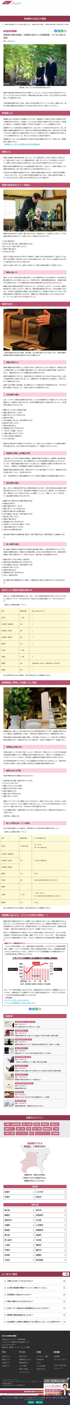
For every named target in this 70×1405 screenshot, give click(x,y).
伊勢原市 (39, 1215)
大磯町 (7, 1225)
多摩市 (7, 1192)
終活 (31, 1133)
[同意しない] (68, 1400)
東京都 (35, 1186)
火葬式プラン (6, 1356)
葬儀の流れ (54, 1124)
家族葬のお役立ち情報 (35, 19)
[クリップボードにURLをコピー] (65, 31)
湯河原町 (39, 1260)
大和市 (7, 1260)
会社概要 (57, 1356)
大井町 (38, 1220)
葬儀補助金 (47, 1129)
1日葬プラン (6, 1362)
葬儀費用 (45, 1124)
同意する (31, 1402)
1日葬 (56, 1129)
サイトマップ (58, 1368)
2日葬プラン (6, 1366)
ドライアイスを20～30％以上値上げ (16, 1000)
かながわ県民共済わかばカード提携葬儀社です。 (14, 1385)
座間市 (38, 1235)
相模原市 (39, 1230)
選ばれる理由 (23, 1369)
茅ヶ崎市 (8, 1240)
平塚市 (7, 1250)
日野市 (7, 1197)
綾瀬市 (7, 1215)
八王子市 (39, 1192)
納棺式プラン (6, 1359)
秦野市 (38, 1245)
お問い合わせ (40, 1369)
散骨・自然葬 (27, 1124)
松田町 (7, 1255)
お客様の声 (40, 1359)
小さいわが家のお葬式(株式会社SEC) (40, 87)
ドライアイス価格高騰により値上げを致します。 (20, 1003)
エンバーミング (22, 1133)
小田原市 (39, 1225)
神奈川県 (35, 1205)
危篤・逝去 (20, 1129)
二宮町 (7, 1245)
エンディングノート (42, 1133)
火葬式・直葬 (9, 1133)
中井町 (38, 1240)
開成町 (7, 1230)
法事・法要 (37, 1129)
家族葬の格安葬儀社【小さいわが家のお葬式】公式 (17, 24)
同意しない (39, 1402)
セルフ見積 (22, 1366)
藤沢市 (38, 1250)
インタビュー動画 (42, 1356)
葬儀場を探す (24, 1362)
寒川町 (7, 1235)
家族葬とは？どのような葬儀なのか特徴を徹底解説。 (22, 144)
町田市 (38, 1197)
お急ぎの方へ (23, 1356)
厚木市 (38, 1210)
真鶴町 (38, 1255)
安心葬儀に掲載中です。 (8, 1383)
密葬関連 (55, 1133)
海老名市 (8, 1220)
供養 (28, 1129)
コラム (38, 1362)
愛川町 (7, 1210)
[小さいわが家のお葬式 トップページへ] (11, 3)
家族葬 (5, 31)
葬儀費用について (25, 1359)
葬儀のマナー (13, 31)
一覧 (66, 1274)
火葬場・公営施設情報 (12, 1124)
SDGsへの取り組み (60, 1365)
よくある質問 (40, 1366)
